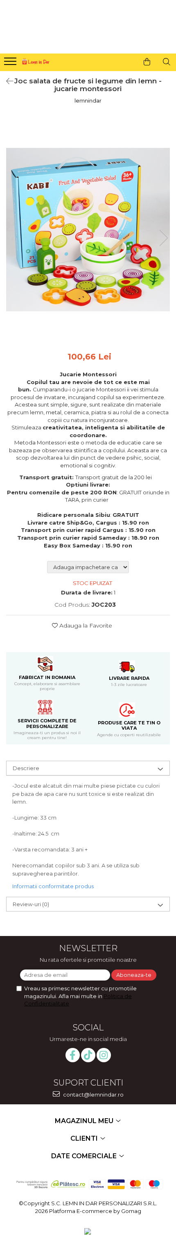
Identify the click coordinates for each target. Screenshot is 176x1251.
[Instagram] (104, 1055)
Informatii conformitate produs (53, 886)
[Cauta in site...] (166, 62)
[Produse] (11, 64)
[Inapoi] (6, 81)
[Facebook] (72, 1055)
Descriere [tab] (26, 768)
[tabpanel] (88, 229)
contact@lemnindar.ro (93, 1094)
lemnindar (88, 100)
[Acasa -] (35, 60)
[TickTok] (88, 1055)
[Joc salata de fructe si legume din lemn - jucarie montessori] (88, 229)
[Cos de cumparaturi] (147, 62)
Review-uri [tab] (31, 904)
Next (163, 238)
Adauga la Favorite (85, 625)
